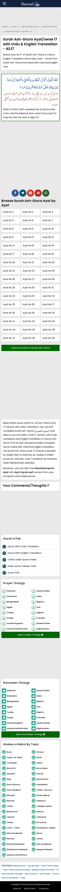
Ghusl (39, 833)
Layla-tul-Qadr (14, 757)
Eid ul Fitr (11, 768)
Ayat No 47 (9, 338)
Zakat (39, 762)
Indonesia (12, 596)
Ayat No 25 (48, 270)
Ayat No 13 (48, 237)
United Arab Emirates (17, 628)
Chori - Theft (13, 827)
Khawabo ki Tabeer (46, 827)
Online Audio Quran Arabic (22, 559)
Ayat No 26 (9, 279)
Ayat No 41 (8, 321)
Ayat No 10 (48, 228)
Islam (14, 26)
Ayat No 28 (48, 279)
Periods (10, 838)
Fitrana (40, 752)
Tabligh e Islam (44, 806)
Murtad (10, 800)
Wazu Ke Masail (14, 833)
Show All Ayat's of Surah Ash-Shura (30, 347)
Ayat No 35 (9, 304)
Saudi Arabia (43, 591)
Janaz (39, 838)
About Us (17, 888)
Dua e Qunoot (13, 784)
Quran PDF (13, 572)
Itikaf (39, 757)
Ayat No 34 (48, 296)
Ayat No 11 (8, 237)
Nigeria (40, 601)
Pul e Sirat (41, 822)
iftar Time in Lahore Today (16, 869)
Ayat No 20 (9, 262)
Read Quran (19, 865)
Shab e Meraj (42, 795)
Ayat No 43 (48, 321)
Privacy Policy (30, 888)
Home (4, 26)
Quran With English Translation (25, 553)
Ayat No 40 (48, 312)
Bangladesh (13, 601)
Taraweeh (12, 762)
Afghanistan (42, 628)
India (39, 596)
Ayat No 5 (8, 220)
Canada (40, 618)
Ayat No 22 (48, 262)
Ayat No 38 (9, 312)
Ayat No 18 (28, 254)
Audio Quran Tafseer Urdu (22, 566)
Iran (38, 607)
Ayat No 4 (47, 212)
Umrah (39, 773)
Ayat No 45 (29, 329)
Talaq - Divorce (44, 790)
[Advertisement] (30, 156)
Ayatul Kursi (42, 779)
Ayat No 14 (8, 245)
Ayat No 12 (28, 237)
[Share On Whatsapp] (45, 193)
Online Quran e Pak (29, 26)
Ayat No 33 (28, 296)
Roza (9, 752)
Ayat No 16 (48, 245)
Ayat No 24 (29, 270)
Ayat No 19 (48, 254)
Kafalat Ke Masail (16, 844)
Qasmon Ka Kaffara (17, 855)
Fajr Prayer (45, 873)
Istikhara (41, 800)
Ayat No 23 (9, 270)
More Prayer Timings (29, 634)
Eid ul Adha (42, 768)
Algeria (40, 612)
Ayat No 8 (8, 228)
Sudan (10, 618)
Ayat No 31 (48, 287)
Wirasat (11, 795)
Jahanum (41, 817)
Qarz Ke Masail (43, 844)
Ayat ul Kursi (31, 873)
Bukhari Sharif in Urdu (43, 869)
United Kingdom (15, 623)
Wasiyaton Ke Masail (17, 849)
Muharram (12, 811)
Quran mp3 (33, 865)
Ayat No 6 (28, 220)
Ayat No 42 (29, 321)
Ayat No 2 (8, 212)
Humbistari (42, 784)
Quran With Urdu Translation (23, 546)
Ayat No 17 (8, 254)
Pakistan (11, 591)
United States (43, 623)
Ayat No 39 (28, 312)
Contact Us (44, 888)
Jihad (10, 806)
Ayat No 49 (48, 338)
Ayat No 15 (28, 245)
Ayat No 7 (47, 220)
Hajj (9, 779)
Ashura (40, 811)
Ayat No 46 (48, 329)
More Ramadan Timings (29, 734)
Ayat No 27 (29, 279)
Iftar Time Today (50, 865)
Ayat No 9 (28, 228)
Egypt (9, 607)
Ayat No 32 (9, 296)
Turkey (10, 612)
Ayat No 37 (48, 304)
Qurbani (11, 773)
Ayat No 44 (9, 329)
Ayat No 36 (29, 304)
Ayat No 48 (29, 338)
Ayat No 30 (29, 287)
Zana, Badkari (14, 790)
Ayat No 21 (28, 262)
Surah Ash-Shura (49, 26)
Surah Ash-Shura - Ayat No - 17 (18, 31)
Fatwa (10, 822)
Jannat (10, 817)
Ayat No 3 (28, 212)
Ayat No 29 (9, 287)
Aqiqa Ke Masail (44, 849)
